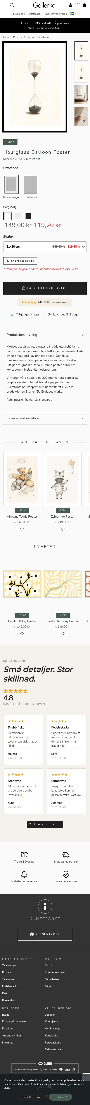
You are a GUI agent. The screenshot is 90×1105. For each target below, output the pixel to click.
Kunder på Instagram (14, 1021)
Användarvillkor (11, 1035)
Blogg (5, 1014)
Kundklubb (51, 1035)
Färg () (9, 207)
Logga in (50, 1014)
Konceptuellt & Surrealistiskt (21, 159)
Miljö (48, 986)
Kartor (5, 993)
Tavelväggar (9, 965)
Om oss (49, 965)
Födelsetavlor (10, 986)
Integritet (7, 1042)
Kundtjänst (51, 1021)
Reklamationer (53, 1049)
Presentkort (48, 934)
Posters (6, 972)
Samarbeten (52, 979)
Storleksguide (22, 261)
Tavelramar (8, 979)
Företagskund (53, 1042)
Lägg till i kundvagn (47, 288)
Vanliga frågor (53, 1028)
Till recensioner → (44, 824)
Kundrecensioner (55, 972)
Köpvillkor (8, 1028)
